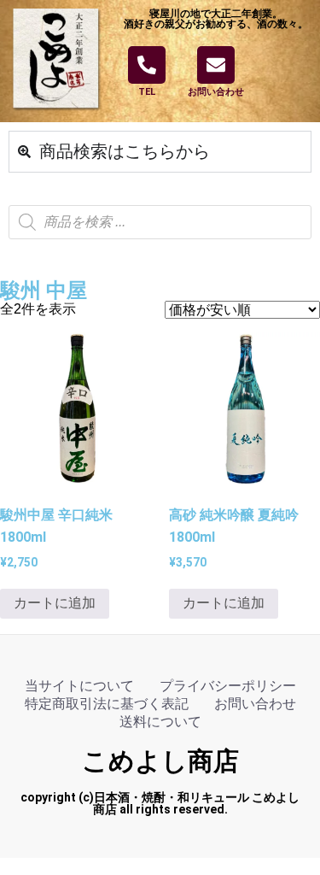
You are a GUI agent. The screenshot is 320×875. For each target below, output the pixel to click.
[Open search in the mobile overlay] (160, 222)
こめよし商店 (160, 761)
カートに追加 (55, 603)
